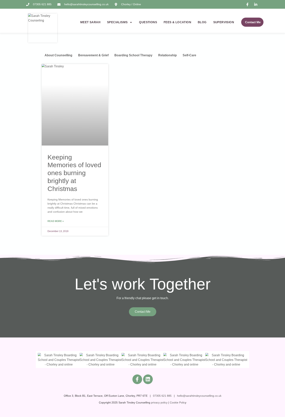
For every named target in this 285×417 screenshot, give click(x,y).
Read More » (56, 221)
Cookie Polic (177, 402)
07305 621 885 (162, 395)
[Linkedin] (148, 379)
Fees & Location (177, 22)
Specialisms (117, 22)
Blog (202, 22)
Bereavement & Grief (93, 55)
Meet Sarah (90, 22)
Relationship (167, 55)
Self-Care (189, 55)
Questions (148, 22)
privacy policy (159, 402)
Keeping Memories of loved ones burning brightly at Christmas (74, 172)
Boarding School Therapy (133, 55)
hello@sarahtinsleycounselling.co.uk (199, 395)
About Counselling (58, 55)
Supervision (223, 22)
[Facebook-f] (137, 379)
